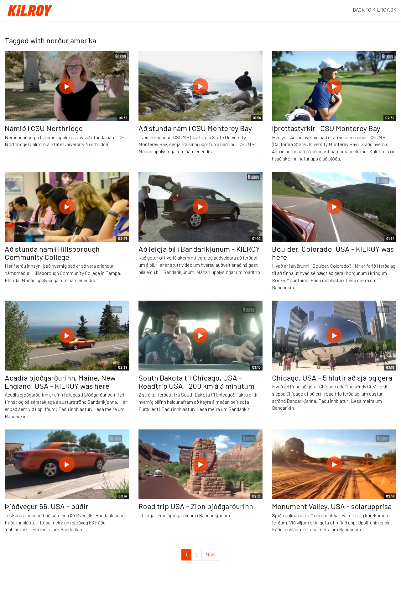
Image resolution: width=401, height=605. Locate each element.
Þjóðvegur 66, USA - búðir (46, 506)
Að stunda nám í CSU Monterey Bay (195, 128)
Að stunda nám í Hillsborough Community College (52, 252)
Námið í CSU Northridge (44, 128)
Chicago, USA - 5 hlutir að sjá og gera (332, 377)
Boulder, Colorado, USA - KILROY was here (333, 252)
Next (211, 554)
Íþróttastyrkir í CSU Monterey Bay (326, 128)
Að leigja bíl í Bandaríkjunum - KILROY (199, 248)
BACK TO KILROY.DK (374, 10)
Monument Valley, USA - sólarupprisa (332, 506)
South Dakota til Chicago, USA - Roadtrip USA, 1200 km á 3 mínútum (196, 381)
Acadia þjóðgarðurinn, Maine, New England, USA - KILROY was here (60, 381)
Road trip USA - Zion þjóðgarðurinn (195, 506)
